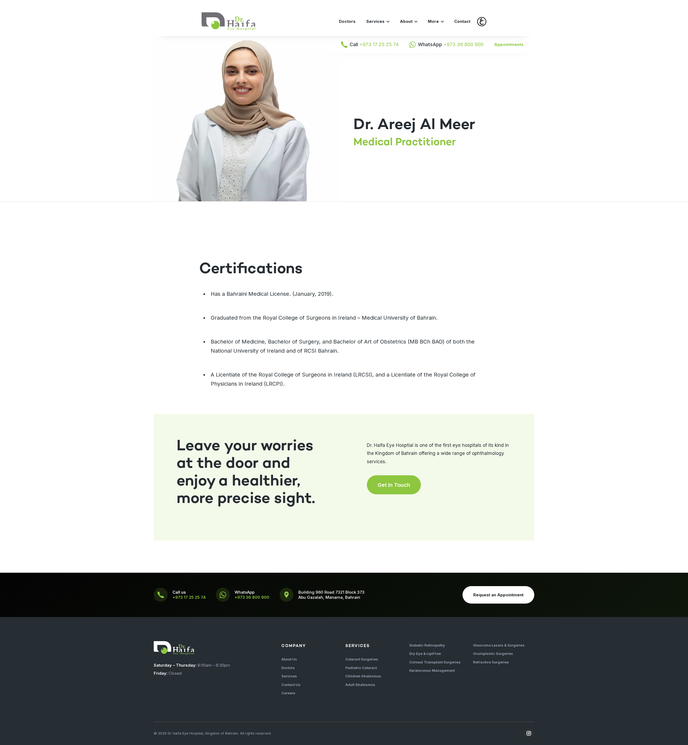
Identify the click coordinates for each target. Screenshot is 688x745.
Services (289, 676)
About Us (289, 659)
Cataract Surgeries (361, 659)
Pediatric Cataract (361, 668)
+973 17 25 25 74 (189, 597)
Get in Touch (394, 485)
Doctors (347, 21)
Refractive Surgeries (491, 662)
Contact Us (290, 684)
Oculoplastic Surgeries (493, 653)
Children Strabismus (363, 676)
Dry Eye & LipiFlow (425, 653)
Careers (288, 693)
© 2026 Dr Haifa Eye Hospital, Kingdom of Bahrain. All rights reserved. (212, 733)
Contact (462, 21)
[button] (378, 21)
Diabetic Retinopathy (427, 645)
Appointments (509, 44)
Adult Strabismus (360, 684)
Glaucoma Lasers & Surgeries (499, 645)
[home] (228, 21)
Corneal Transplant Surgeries (435, 662)
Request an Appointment (498, 594)
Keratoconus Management (432, 670)
